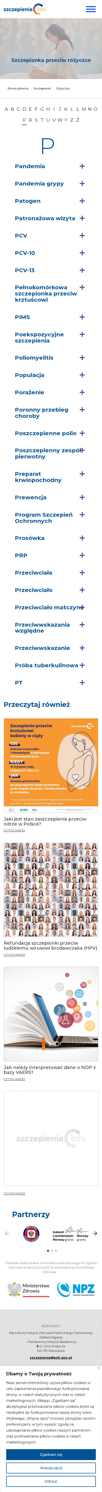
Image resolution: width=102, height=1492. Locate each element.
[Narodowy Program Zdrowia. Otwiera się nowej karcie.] (75, 1289)
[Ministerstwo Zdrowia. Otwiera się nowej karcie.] (28, 1289)
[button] (51, 166)
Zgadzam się (51, 1454)
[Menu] (90, 9)
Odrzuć (51, 1481)
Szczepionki (42, 88)
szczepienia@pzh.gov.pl (51, 1357)
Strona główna (17, 88)
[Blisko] (99, 1368)
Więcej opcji (51, 1468)
